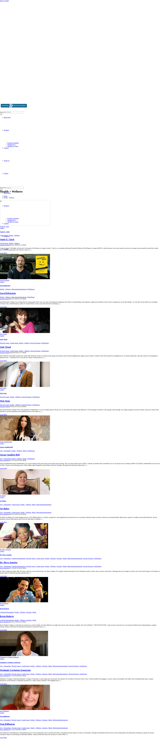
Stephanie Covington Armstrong (9, 657)
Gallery (2, 228)
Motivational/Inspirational (18, 289)
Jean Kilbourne (4, 711)
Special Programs (35, 343)
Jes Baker (3, 495)
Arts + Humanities (5, 451)
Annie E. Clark (4, 226)
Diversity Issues (4, 343)
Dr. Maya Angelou (5, 549)
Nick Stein (3, 388)
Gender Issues (4, 235)
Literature (59, 558)
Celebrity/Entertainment (18, 558)
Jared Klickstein (4, 280)
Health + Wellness (14, 235)
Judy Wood (3, 334)
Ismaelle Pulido (4, 245)
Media (25, 451)
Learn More (3, 253)
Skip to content (4, 1)
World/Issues (31, 289)
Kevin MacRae (4, 460)
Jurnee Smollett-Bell (6, 442)
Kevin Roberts (4, 603)
